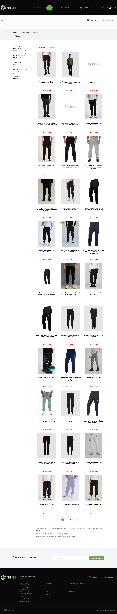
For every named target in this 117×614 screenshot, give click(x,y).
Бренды (8, 23)
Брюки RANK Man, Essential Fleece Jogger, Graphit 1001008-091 (47, 420)
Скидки (18, 23)
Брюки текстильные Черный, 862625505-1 (94, 81)
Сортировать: (41, 47)
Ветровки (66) (16, 76)
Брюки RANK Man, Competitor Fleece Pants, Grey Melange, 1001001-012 (93, 167)
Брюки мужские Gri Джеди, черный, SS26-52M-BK (47, 81)
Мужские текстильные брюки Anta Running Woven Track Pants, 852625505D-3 (70, 82)
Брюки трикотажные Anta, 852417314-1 (47, 166)
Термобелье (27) (17, 48)
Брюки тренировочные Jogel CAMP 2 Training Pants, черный (46, 335)
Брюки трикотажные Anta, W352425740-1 (94, 505)
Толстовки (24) (17, 46)
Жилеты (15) (16, 71)
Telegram (86, 7)
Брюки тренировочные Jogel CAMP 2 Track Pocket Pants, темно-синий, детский (93, 252)
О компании (9, 20)
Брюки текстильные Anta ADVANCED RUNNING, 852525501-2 (46, 293)
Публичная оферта (73, 588)
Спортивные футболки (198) (20, 53)
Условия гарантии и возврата (52, 586)
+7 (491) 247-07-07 (24, 596)
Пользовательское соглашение (76, 586)
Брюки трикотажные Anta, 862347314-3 (94, 463)
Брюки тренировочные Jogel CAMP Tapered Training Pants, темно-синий (70, 379)
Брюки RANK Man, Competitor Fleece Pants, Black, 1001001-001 (70, 166)
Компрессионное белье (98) (20, 69)
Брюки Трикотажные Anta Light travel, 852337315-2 (70, 293)
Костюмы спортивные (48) (20, 67)
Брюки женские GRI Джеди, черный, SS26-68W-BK (70, 208)
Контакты (38, 20)
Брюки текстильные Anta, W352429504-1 (47, 505)
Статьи (30, 20)
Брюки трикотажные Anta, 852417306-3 (94, 293)
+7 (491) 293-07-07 (24, 587)
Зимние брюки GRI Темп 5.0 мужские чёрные (47, 463)
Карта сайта (72, 591)
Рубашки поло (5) (17, 60)
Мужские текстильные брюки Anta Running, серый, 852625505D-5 (46, 124)
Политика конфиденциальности (76, 583)
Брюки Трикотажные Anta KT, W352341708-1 (47, 378)
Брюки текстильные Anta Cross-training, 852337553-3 (70, 251)
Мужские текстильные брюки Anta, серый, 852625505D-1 (70, 124)
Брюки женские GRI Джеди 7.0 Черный (70, 335)
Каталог (67, 7)
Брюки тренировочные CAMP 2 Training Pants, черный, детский (94, 208)
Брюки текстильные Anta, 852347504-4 (94, 378)
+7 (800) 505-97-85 (24, 589)
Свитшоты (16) (17, 57)
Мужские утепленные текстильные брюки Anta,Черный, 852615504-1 (46, 209)
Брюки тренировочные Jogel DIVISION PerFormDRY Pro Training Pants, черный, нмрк (93, 421)
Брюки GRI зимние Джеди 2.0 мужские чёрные (70, 463)
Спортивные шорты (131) (19, 50)
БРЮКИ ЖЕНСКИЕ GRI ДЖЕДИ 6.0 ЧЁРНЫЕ (93, 335)
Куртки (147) (16, 64)
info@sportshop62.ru (24, 601)
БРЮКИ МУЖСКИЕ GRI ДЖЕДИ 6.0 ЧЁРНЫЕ (70, 420)
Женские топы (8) (17, 74)
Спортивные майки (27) (19, 55)
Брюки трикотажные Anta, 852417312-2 (47, 251)
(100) (16, 78)
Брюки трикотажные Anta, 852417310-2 (94, 124)
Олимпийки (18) (17, 62)
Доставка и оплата (20, 20)
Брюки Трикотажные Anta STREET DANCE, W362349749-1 (70, 505)
